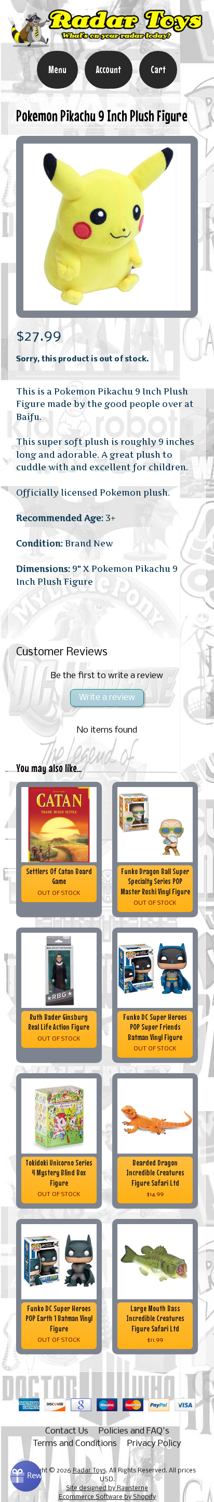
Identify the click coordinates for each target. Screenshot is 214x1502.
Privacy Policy (154, 1444)
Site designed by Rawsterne (107, 1488)
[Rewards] (26, 1476)
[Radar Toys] (107, 43)
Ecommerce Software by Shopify (107, 1497)
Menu (57, 69)
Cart (158, 69)
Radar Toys (89, 1471)
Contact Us (66, 1431)
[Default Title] (107, 227)
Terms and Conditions (75, 1444)
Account (108, 69)
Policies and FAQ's (134, 1431)
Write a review (107, 698)
